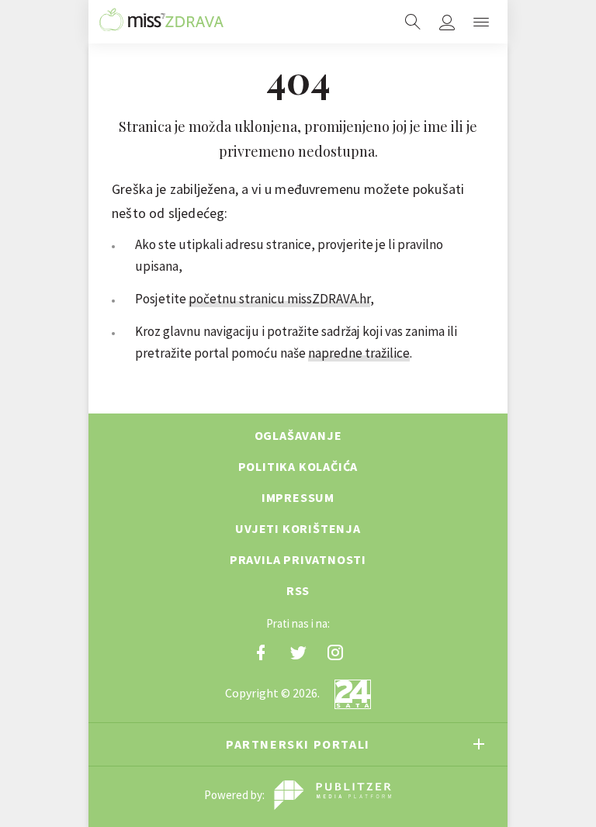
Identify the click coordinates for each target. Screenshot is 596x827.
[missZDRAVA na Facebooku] (260, 652)
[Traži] (412, 21)
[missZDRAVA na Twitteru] (298, 652)
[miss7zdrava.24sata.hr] (161, 21)
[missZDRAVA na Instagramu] (335, 652)
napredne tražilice (359, 353)
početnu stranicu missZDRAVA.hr (279, 298)
